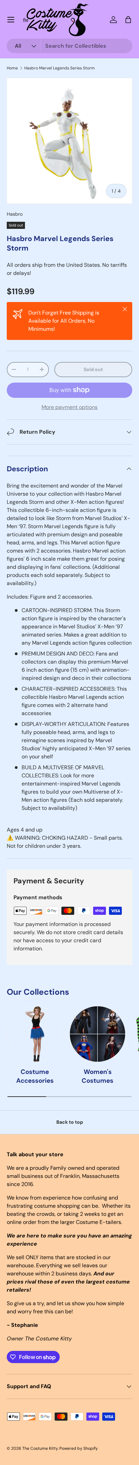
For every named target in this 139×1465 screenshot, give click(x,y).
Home (12, 68)
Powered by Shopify (78, 1448)
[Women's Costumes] (97, 1034)
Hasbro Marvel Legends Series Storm (59, 68)
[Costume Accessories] (34, 1034)
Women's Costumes (97, 1076)
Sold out (93, 369)
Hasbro (15, 214)
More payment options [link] (69, 407)
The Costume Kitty (40, 1448)
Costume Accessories (35, 1076)
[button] (128, 19)
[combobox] (69, 46)
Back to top (69, 1122)
